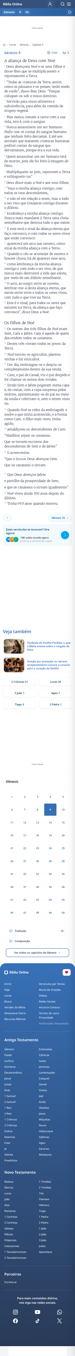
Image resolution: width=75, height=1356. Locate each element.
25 (63, 848)
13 (37, 822)
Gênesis (9, 1049)
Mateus (8, 1181)
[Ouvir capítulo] (70, 12)
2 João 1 (19, 693)
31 (11, 874)
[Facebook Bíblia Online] (15, 1321)
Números (10, 1066)
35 (63, 874)
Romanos (10, 1211)
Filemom (44, 1199)
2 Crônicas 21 (19, 681)
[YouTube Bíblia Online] (37, 1312)
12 (24, 822)
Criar (55, 52)
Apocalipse (45, 1252)
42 (24, 899)
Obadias (44, 1107)
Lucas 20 (55, 681)
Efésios (8, 1234)
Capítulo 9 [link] (37, 44)
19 (50, 835)
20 (63, 835)
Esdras (8, 1131)
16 (11, 835)
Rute (7, 1090)
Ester (7, 1143)
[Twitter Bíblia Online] (59, 1321)
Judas (42, 1246)
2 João (42, 1234)
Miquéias (44, 1119)
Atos (7, 1205)
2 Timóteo (45, 1187)
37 (24, 887)
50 (63, 912)
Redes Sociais (47, 1001)
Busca (8, 1001)
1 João (42, 1228)
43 (37, 899)
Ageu (42, 1143)
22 (24, 848)
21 (11, 848)
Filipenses (10, 1240)
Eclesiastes (45, 1049)
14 (50, 822)
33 (37, 874)
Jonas (42, 1113)
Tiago (42, 1211)
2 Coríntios (10, 1222)
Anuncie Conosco (49, 1007)
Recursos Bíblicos (15, 1019)
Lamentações (47, 1072)
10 (63, 809)
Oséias (43, 1090)
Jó (5, 1148)
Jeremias (44, 1066)
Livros (12, 44)
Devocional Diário (15, 1013)
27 (24, 861)
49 (50, 912)
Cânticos (44, 1055)
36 (11, 887)
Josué (7, 1078)
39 (50, 887)
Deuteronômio (13, 1072)
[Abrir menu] (69, 4)
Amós (42, 1102)
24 (50, 848)
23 (37, 848)
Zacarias (44, 1148)
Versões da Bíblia (14, 1007)
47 (24, 912)
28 (37, 861)
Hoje (7, 989)
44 (50, 899)
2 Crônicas (10, 1125)
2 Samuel (10, 1102)
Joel (41, 1096)
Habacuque (46, 1131)
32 (24, 874)
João (6, 1199)
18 (37, 835)
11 (11, 822)
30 (63, 861)
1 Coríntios (10, 1216)
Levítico (8, 1061)
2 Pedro (43, 1222)
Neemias (9, 1137)
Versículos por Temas (52, 984)
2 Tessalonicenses (15, 1257)
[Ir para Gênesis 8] (7, 518)
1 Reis (8, 1107)
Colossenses (11, 1246)
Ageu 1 (55, 693)
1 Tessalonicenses (15, 1252)
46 (11, 912)
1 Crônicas (10, 1119)
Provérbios (10, 1160)
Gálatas (8, 1228)
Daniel (43, 1084)
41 (11, 899)
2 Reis (8, 1113)
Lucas (7, 1193)
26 (11, 861)
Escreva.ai (10, 1282)
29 (50, 861)
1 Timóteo (45, 1181)
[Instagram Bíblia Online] (15, 1312)
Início (7, 984)
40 (63, 887)
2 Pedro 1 (56, 704)
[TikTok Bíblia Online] (37, 1321)
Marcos (8, 1187)
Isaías (42, 1061)
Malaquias (45, 1154)
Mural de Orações (50, 989)
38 (37, 887)
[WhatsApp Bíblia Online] (59, 1312)
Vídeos (43, 995)
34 (50, 874)
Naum (42, 1125)
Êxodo (8, 1055)
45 (63, 899)
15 (63, 822)
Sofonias (44, 1137)
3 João (42, 1240)
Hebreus (44, 1205)
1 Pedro (43, 1216)
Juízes (7, 1084)
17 (24, 835)
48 (37, 912)
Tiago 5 (19, 704)
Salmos (8, 1154)
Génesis (24, 44)
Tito (41, 1193)
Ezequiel (44, 1078)
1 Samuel (10, 1096)
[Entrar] (50, 4)
